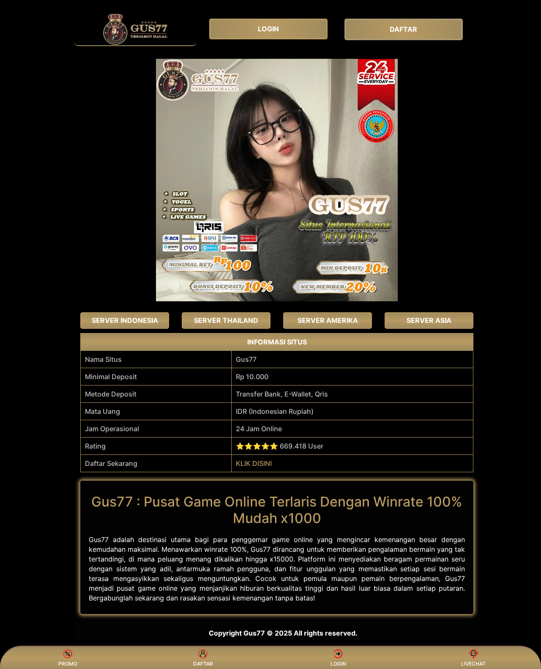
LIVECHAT (473, 664)
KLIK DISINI (254, 463)
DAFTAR (203, 664)
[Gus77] (135, 29)
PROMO (67, 664)
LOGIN (338, 664)
